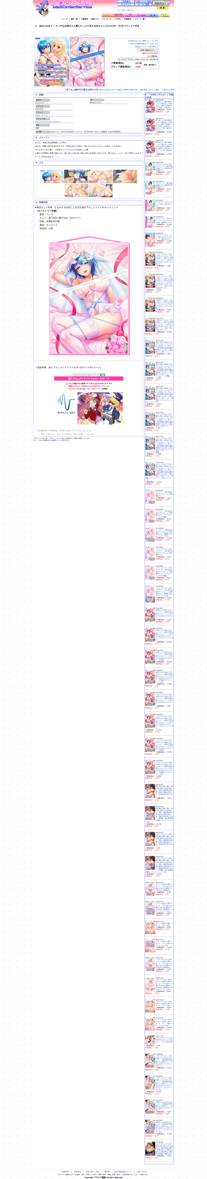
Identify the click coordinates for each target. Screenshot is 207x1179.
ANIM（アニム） (42, 115)
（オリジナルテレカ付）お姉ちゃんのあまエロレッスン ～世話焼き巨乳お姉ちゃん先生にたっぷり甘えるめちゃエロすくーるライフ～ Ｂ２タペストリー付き (164, 1084)
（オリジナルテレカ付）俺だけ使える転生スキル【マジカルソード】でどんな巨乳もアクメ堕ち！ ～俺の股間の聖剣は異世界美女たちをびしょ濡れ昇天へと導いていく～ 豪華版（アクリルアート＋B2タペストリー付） (159, 472)
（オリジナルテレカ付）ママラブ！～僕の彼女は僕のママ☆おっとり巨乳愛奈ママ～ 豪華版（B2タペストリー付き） (164, 592)
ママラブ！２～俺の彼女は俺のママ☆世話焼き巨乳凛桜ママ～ (164, 185)
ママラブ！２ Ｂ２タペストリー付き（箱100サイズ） (164, 204)
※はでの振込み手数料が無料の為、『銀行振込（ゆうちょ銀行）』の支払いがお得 (119, 90)
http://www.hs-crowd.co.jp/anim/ (47, 122)
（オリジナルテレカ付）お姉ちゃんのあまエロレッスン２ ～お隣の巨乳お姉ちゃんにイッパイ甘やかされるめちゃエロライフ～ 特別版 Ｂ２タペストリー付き (164, 768)
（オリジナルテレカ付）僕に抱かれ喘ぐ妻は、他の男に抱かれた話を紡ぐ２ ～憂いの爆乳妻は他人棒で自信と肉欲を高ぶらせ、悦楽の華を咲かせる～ (164, 840)
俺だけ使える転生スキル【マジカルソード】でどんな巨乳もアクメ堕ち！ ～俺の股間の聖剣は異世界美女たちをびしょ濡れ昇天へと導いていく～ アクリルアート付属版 (164, 370)
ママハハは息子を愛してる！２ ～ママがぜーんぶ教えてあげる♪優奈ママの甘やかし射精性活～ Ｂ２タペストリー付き (164, 907)
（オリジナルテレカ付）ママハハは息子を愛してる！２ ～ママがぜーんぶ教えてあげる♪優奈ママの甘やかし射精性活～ (164, 963)
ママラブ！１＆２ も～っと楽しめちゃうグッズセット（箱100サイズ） (164, 237)
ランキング (107, 19)
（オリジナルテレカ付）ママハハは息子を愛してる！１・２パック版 (164, 1003)
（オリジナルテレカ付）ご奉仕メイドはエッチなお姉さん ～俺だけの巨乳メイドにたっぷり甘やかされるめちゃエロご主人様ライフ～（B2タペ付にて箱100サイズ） (164, 282)
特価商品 (127, 19)
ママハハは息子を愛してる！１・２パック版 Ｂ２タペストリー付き (164, 943)
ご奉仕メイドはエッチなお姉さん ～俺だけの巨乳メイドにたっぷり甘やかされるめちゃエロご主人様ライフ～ (164, 304)
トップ (65, 19)
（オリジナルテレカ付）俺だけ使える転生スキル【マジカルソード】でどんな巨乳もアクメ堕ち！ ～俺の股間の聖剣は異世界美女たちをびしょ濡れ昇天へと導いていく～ (164, 420)
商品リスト (95, 19)
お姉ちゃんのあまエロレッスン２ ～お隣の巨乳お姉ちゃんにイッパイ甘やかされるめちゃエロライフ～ (164, 614)
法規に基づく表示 (92, 1172)
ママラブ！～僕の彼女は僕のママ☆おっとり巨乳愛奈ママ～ (164, 494)
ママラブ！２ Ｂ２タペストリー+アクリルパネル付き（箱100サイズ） (164, 220)
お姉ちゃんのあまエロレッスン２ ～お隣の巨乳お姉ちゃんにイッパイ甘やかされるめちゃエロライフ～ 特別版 (164, 656)
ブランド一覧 (139, 19)
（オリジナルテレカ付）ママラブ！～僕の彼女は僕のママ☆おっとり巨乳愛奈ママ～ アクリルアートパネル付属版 (164, 572)
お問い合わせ (142, 1172)
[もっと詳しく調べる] (125, 10)
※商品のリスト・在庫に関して (146, 47)
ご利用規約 (65, 1172)
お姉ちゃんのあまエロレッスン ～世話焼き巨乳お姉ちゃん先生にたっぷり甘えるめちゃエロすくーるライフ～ (164, 1106)
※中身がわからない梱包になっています (143, 41)
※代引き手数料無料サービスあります (143, 44)
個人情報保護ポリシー (123, 1172)
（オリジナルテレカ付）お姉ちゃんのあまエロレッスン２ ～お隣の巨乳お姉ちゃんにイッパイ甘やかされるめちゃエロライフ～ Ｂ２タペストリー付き (164, 722)
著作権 (107, 1172)
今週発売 (84, 19)
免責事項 (77, 1172)
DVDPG (118, 19)
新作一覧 (74, 19)
